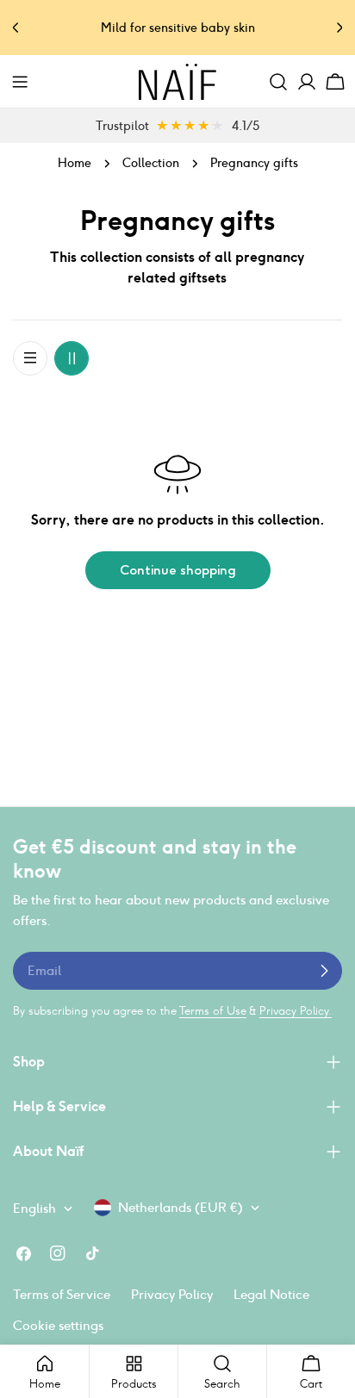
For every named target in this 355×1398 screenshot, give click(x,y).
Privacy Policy (172, 1294)
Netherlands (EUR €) (180, 1207)
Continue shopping (178, 570)
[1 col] (30, 358)
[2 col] (71, 358)
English (34, 1208)
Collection (150, 163)
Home (74, 163)
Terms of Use (212, 1010)
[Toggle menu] (20, 82)
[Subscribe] (324, 970)
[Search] (278, 82)
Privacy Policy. (295, 1010)
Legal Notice (271, 1294)
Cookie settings (58, 1325)
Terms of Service (61, 1294)
